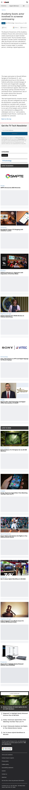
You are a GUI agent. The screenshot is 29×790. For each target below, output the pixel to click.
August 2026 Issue (14, 6)
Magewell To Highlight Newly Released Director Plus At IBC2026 (15, 714)
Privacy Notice (21, 139)
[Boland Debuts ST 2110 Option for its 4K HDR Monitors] (14, 703)
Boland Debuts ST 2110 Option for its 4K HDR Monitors (15, 708)
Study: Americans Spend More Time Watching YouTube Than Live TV (14, 720)
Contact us (4, 774)
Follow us (17, 27)
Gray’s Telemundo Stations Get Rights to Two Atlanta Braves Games (15, 727)
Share (5, 27)
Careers (4, 771)
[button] (2, 2)
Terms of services (19, 137)
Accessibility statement (7, 767)
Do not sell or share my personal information (13, 780)
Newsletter (24, 27)
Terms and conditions (7, 754)
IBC (24, 6)
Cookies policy (5, 764)
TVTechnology (11, 23)
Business (4, 10)
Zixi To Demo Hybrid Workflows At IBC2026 (14, 733)
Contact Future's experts (8, 758)
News (3, 23)
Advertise (4, 777)
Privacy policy (5, 761)
